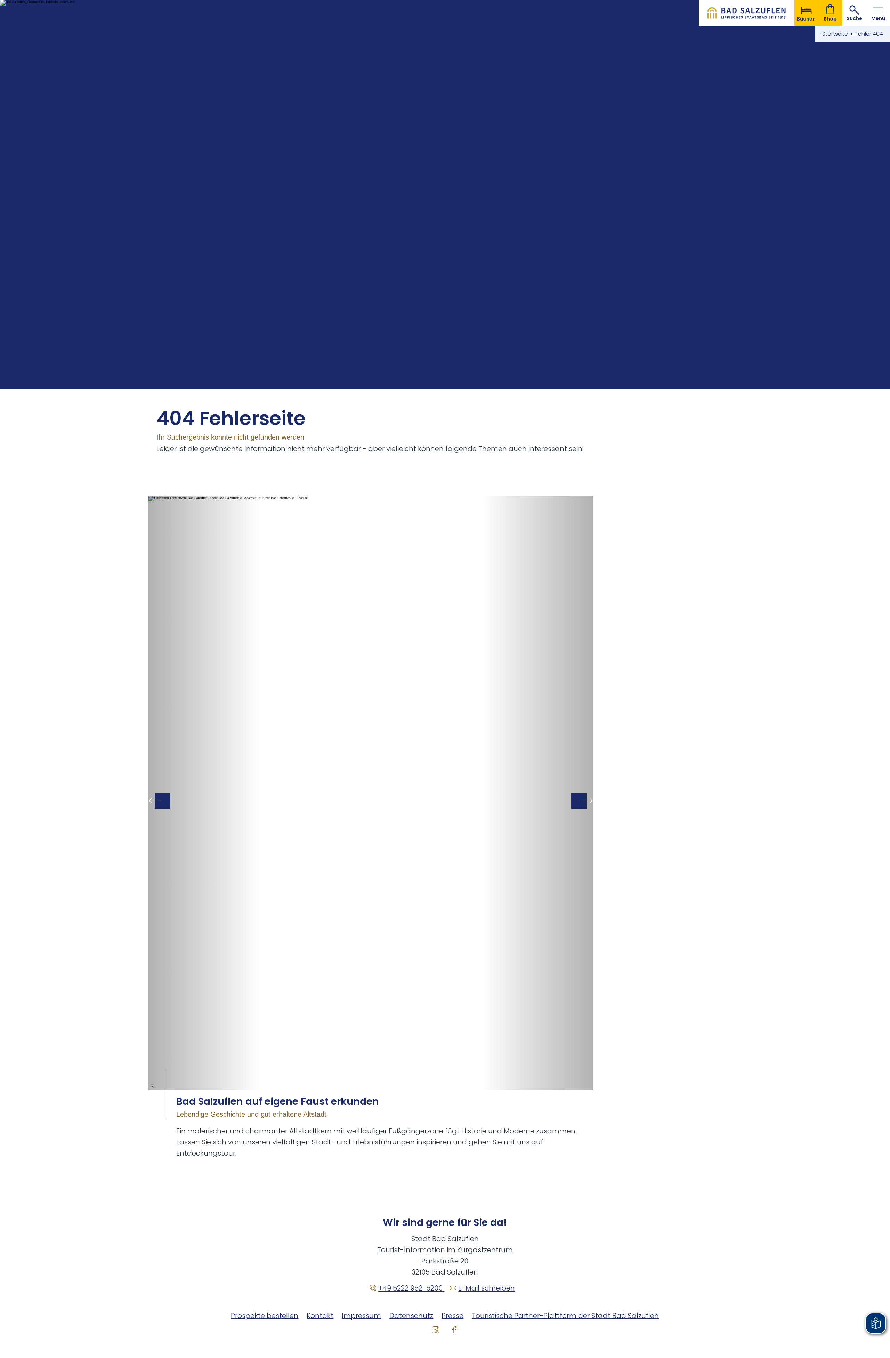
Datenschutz (411, 1315)
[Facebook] (454, 1329)
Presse (452, 1315)
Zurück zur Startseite (746, 13)
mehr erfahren (370, 827)
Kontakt (320, 1315)
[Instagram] (435, 1329)
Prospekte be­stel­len (264, 1315)
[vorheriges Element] (162, 801)
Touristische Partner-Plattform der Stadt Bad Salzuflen (565, 1315)
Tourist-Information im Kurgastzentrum (445, 1250)
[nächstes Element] (579, 801)
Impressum (361, 1315)
